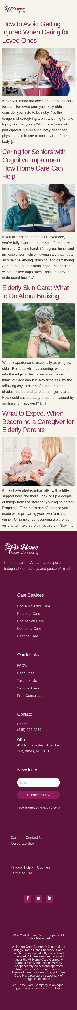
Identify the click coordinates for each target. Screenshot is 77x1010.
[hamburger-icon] (66, 9)
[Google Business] (38, 899)
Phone (22, 724)
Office (21, 740)
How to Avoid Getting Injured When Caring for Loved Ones (35, 32)
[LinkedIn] (49, 899)
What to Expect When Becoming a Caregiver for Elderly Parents (38, 421)
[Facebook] (27, 899)
